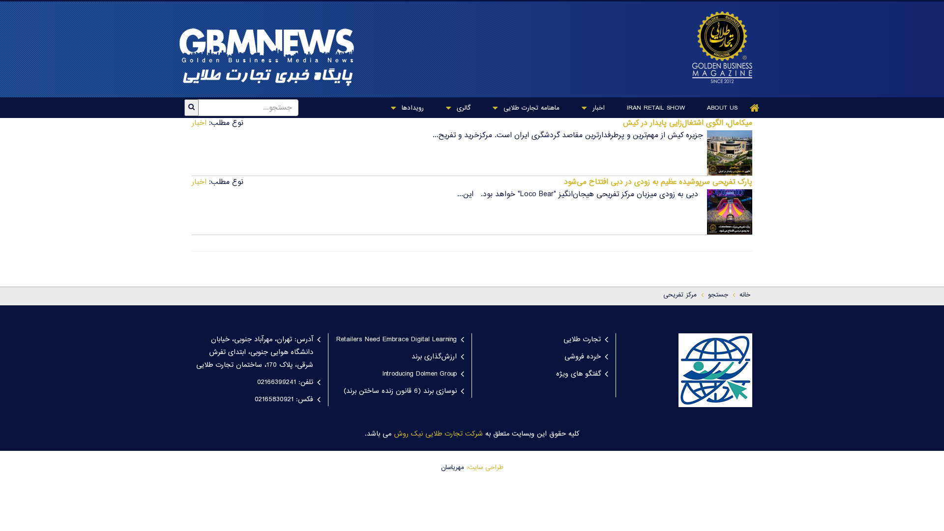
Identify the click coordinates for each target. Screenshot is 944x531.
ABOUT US (722, 108)
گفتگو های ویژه (578, 374)
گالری (462, 108)
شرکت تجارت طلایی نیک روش (438, 434)
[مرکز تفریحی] (717, 47)
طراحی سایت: (485, 467)
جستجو (718, 295)
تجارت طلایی (582, 339)
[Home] (755, 108)
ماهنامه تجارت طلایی (530, 108)
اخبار (597, 108)
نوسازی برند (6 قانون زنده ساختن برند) (400, 391)
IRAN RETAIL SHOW (656, 108)
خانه (744, 295)
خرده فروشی (582, 357)
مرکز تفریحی (680, 295)
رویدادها (411, 108)
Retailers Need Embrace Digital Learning (396, 339)
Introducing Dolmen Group (420, 374)
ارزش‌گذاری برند (434, 357)
